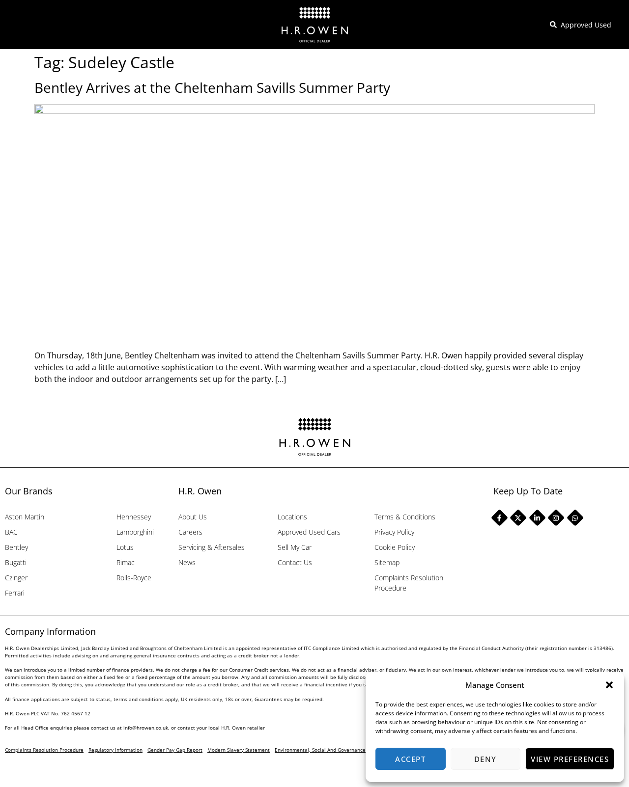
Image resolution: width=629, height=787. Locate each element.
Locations (292, 516)
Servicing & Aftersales (211, 547)
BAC (11, 532)
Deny (485, 759)
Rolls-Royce (133, 577)
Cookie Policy (394, 547)
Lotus (125, 547)
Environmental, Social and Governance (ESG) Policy (334, 749)
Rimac (125, 562)
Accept (410, 759)
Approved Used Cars (309, 532)
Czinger (16, 577)
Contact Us (295, 562)
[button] (609, 685)
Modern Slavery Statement (238, 749)
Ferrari (15, 592)
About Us (192, 516)
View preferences (570, 759)
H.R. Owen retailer (243, 727)
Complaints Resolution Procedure (408, 583)
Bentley (16, 547)
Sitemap (387, 562)
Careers (190, 532)
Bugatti (16, 562)
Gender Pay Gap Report (174, 749)
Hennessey (133, 516)
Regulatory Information (115, 749)
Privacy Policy (394, 532)
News (187, 562)
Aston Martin (24, 516)
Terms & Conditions (404, 516)
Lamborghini (135, 532)
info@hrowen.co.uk (145, 727)
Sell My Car (295, 547)
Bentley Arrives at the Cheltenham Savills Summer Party (212, 87)
